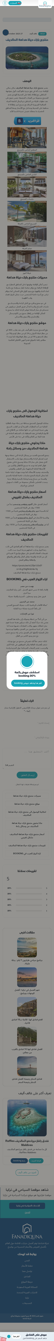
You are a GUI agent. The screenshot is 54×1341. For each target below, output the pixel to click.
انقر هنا (16, 1336)
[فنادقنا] (45, 4)
